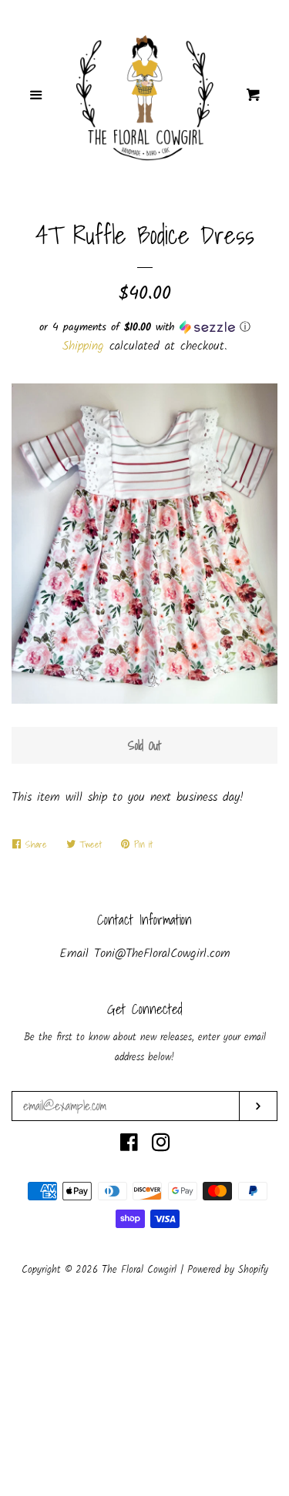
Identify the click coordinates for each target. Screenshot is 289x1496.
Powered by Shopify (227, 1270)
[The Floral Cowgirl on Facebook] (129, 1146)
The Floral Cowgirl (141, 1270)
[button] (144, 327)
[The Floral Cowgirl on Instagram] (161, 1146)
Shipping (83, 346)
